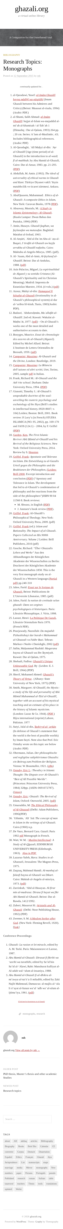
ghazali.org (31, 8)
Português (40, 1173)
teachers (21, 1184)
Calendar (44, 1146)
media (19, 1168)
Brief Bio (32, 1146)
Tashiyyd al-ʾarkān (45, 726)
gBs (50, 766)
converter (9, 1152)
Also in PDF (29, 853)
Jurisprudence (11, 1162)
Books (21, 1146)
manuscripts (34, 1162)
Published (9, 1178)
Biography (9, 1146)
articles (34, 1141)
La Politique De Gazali (43, 617)
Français (29, 1157)
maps (45, 1162)
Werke (19, 1189)
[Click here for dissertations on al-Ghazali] (31, 1001)
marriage (9, 1168)
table (51, 1178)
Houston (33, 452)
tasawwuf (9, 1184)
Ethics (19, 1157)
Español (8, 1157)
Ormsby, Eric (20, 796)
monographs (29, 1013)
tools (40, 1184)
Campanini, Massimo (25, 356)
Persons (28, 1173)
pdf (23, 264)
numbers (9, 1173)
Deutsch (31, 1152)
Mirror (29, 1168)
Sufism (42, 1178)
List (23, 1162)
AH (15, 1141)
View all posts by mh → (27, 1050)
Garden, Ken (20, 434)
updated (8, 1189)
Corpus (20, 1152)
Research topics (12, 1090)
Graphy (38, 1222)
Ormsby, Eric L (21, 770)
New (53, 1168)
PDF (16, 169)
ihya (50, 1157)
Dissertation (44, 1152)
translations (51, 1184)
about (7, 1141)
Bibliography (11, 55)
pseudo (52, 1173)
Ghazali (40, 1157)
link (16, 927)
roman (32, 1178)
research (41, 1013)
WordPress (21, 1222)
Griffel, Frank (21, 456)
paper (18, 1173)
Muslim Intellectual (39, 840)
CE (53, 1146)
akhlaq (24, 1141)
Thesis (31, 1184)
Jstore (17, 792)
